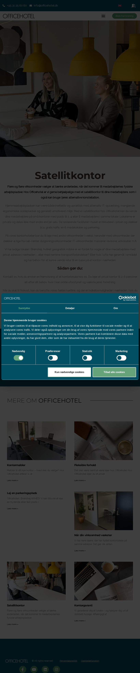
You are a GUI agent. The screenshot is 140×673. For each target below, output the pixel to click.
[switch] (53, 358)
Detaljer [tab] (70, 308)
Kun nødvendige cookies (69, 372)
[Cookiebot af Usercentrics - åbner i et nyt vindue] (121, 298)
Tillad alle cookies (114, 372)
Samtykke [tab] (24, 308)
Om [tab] (116, 308)
